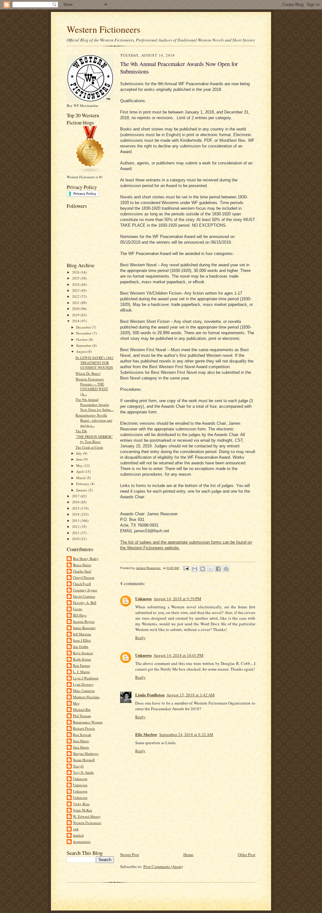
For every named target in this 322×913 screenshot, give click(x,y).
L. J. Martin (81, 671)
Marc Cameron (84, 690)
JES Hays (79, 615)
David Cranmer (84, 596)
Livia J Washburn (85, 678)
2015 (76, 508)
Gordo (77, 608)
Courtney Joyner (85, 590)
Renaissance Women (88, 722)
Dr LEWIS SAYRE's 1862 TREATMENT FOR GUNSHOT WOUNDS (94, 362)
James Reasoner (84, 627)
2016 (76, 502)
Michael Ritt (82, 709)
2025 (76, 278)
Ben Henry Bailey (86, 558)
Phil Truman (82, 715)
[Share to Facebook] (218, 569)
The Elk (81, 431)
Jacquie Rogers (84, 621)
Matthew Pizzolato (86, 696)
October (82, 339)
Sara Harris (81, 741)
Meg (76, 703)
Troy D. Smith (83, 772)
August (81, 351)
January (82, 490)
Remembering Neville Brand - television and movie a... (93, 420)
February (83, 483)
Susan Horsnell (84, 759)
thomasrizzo (82, 841)
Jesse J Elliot (82, 640)
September (84, 345)
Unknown (80, 778)
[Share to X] (210, 569)
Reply (140, 637)
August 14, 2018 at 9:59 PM (177, 598)
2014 (76, 514)
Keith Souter (82, 659)
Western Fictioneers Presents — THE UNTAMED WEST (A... (91, 386)
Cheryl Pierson (83, 577)
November (84, 333)
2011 (76, 532)
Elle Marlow (146, 734)
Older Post (246, 854)
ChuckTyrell (82, 583)
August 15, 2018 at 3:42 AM (190, 695)
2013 (76, 520)
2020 (76, 308)
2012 (76, 526)
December (84, 327)
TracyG (78, 766)
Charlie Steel (82, 571)
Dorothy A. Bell (84, 602)
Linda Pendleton (149, 695)
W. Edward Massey (87, 816)
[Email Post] (186, 568)
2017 (76, 496)
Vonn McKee (82, 810)
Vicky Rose (81, 803)
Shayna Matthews (85, 753)
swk (76, 829)
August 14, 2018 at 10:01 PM (178, 655)
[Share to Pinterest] (226, 569)
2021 (76, 302)
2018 (76, 320)
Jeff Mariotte (82, 634)
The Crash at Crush (89, 447)
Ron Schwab (82, 734)
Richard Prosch (84, 728)
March (81, 477)
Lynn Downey (83, 684)
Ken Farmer (81, 665)
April (80, 471)
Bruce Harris (82, 564)
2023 (76, 290)
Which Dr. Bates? (88, 373)
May (80, 465)
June (80, 459)
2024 (76, 284)
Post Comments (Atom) (163, 866)
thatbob (78, 835)
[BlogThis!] (202, 569)
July (79, 453)
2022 (76, 296)
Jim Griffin (80, 646)
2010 (76, 538)
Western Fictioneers (103, 29)
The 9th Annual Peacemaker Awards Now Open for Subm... (94, 404)
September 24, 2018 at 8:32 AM (186, 734)
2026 (76, 272)
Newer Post (129, 854)
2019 (76, 315)
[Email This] (195, 569)
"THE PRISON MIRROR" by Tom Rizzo (94, 439)
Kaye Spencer (83, 652)
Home (188, 854)
